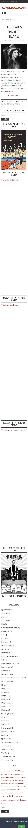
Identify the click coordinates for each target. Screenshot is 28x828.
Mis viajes (14, 2)
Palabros (4, 721)
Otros (3, 717)
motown (13, 786)
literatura (3, 786)
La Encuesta (5, 681)
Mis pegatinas (6, 703)
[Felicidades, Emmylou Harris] (14, 56)
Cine (3, 635)
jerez (22, 783)
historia (9, 783)
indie (16, 783)
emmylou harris (6, 104)
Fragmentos (5, 667)
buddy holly (22, 771)
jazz (19, 783)
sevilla (9, 800)
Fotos (3, 660)
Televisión (5, 749)
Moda (3, 706)
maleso (9, 786)
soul (18, 800)
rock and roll (7, 796)
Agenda (4, 613)
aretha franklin (6, 771)
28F (2, 771)
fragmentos (15, 777)
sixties (14, 800)
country (20, 101)
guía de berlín (20, 780)
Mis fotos (4, 696)
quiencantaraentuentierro (7, 793)
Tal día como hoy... (9, 101)
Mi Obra (4, 692)
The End (4, 753)
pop (3, 789)
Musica (4, 710)
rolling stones (17, 796)
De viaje (4, 638)
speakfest (23, 800)
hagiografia (4, 783)
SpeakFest (5, 739)
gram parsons (15, 104)
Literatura (4, 689)
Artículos (4, 620)
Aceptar (22, 826)
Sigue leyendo (14, 95)
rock (21, 793)
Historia (4, 671)
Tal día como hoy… (7, 742)
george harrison (11, 780)
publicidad (13, 789)
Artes (3, 617)
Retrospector (6, 732)
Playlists (4, 724)
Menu (3, 12)
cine (3, 774)
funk (2, 780)
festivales (20, 774)
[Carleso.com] (14, 8)
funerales (22, 777)
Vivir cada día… (6, 757)
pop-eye (8, 789)
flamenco (3, 777)
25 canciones (6, 610)
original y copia (21, 786)
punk (18, 789)
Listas (3, 685)
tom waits (3, 803)
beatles (12, 771)
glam (16, 780)
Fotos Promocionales (9, 663)
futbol (6, 780)
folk (7, 777)
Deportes (4, 642)
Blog (3, 624)
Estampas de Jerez (8, 656)
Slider (3, 735)
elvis (17, 774)
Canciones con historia (9, 628)
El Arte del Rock (7, 646)
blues (17, 771)
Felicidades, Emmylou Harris (14, 31)
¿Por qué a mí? (6, 760)
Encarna (4, 653)
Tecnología (5, 746)
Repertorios (5, 728)
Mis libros (6, 2)
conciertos (7, 774)
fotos (10, 777)
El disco (4, 649)
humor (13, 783)
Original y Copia (7, 714)
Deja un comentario (18, 40)
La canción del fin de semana (11, 678)
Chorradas (5, 631)
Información (5, 674)
